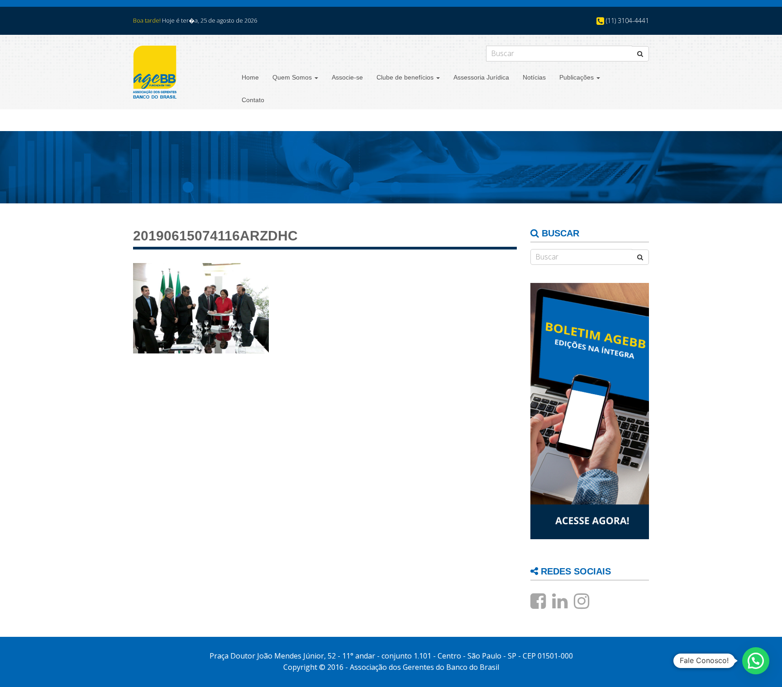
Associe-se (347, 77)
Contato (253, 100)
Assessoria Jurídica (481, 77)
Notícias (534, 77)
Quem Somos (293, 77)
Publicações (577, 77)
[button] (755, 660)
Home (250, 77)
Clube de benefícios (406, 77)
